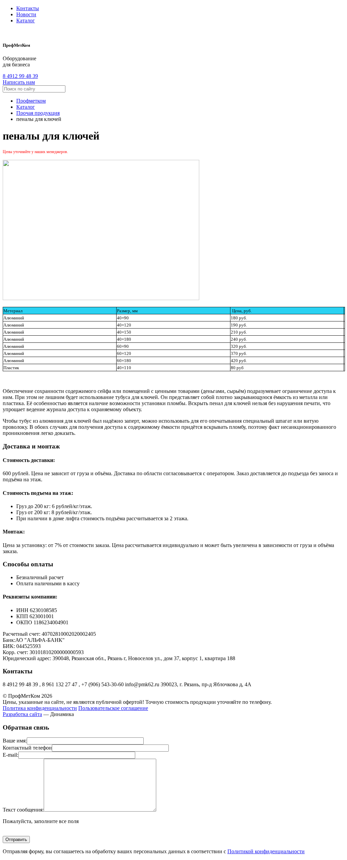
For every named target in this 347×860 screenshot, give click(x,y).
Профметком (31, 101)
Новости (26, 14)
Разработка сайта (22, 714)
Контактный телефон (27, 748)
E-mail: (10, 755)
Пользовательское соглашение (113, 708)
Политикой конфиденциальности (266, 851)
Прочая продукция (38, 113)
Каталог (25, 20)
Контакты (27, 8)
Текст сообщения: (23, 810)
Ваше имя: (15, 740)
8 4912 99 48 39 (20, 76)
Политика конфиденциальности (40, 708)
